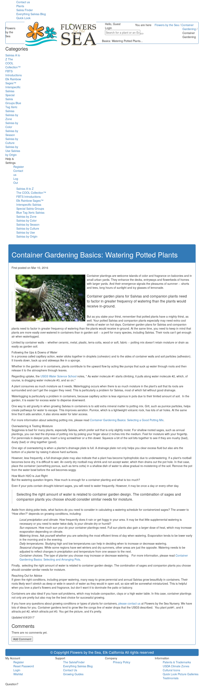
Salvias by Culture (27, 228)
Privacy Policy (121, 662)
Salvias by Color (26, 220)
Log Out (15, 181)
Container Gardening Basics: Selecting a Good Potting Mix (127, 420)
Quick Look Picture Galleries (180, 674)
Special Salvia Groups (30, 208)
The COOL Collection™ (31, 193)
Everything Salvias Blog (31, 14)
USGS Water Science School (58, 376)
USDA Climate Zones (176, 666)
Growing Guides (73, 674)
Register (18, 167)
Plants (20, 6)
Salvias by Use (25, 232)
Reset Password (23, 666)
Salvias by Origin (26, 236)
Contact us (23, 2)
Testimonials (170, 678)
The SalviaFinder (74, 662)
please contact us (129, 603)
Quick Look (23, 18)
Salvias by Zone (26, 216)
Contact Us (70, 670)
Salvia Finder (24, 10)
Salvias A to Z (25, 189)
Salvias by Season (27, 224)
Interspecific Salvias (28, 204)
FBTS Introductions (28, 197)
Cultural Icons (171, 670)
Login (16, 670)
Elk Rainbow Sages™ (29, 201)
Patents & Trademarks (177, 662)
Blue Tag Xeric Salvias (30, 212)
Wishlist (18, 674)
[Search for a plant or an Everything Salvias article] (141, 33)
